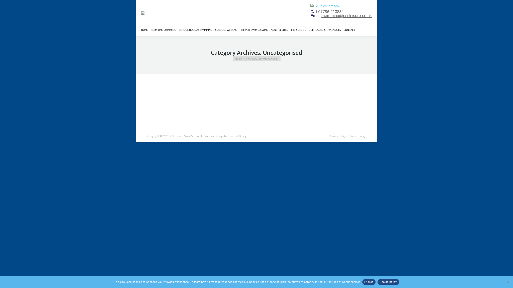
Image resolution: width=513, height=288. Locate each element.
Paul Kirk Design (237, 136)
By (182, 97)
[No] (508, 282)
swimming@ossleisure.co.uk (346, 15)
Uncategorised (161, 97)
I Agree (369, 281)
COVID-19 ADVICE (167, 90)
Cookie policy (388, 281)
